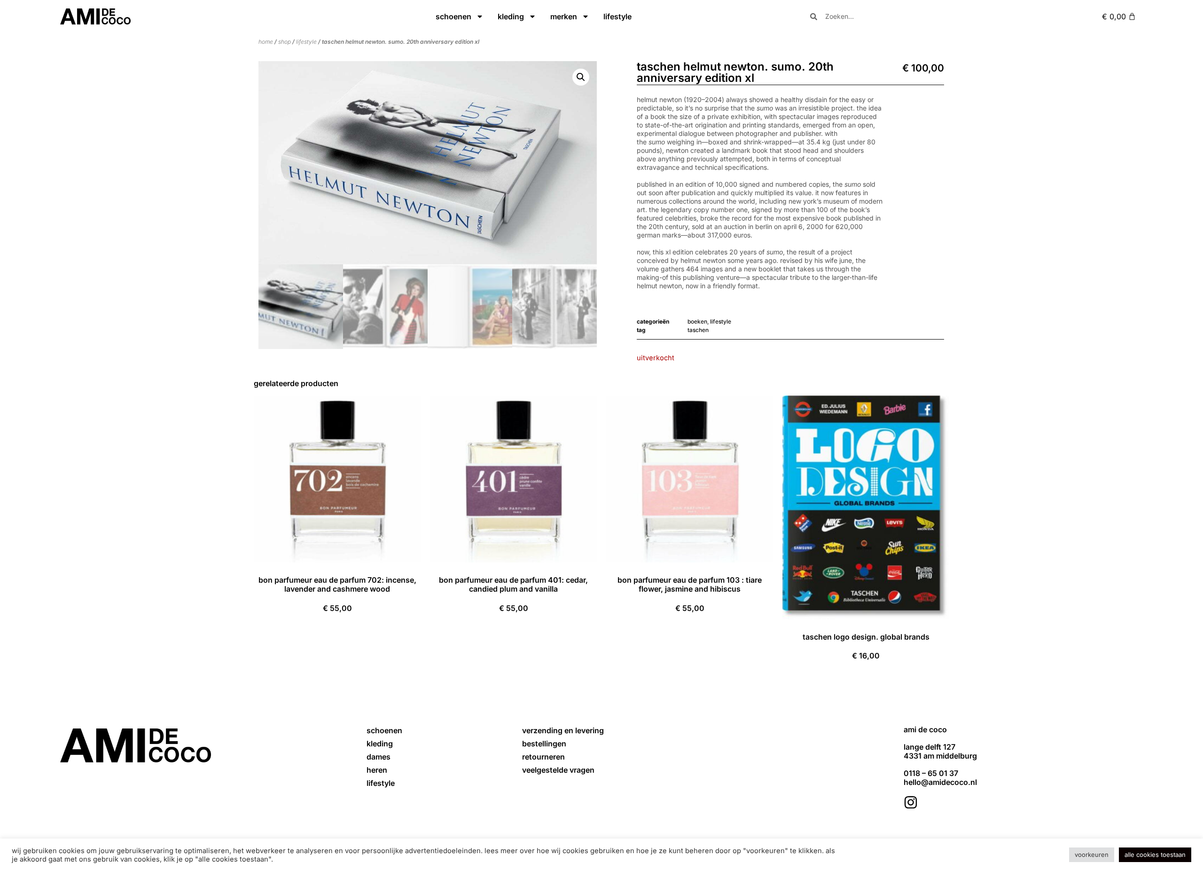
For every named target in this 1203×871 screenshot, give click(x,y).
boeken (697, 321)
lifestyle (617, 16)
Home (265, 41)
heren (377, 770)
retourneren (543, 756)
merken (563, 16)
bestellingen (544, 743)
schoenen (453, 16)
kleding (511, 16)
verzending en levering (563, 730)
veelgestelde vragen (558, 770)
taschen (698, 329)
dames (379, 756)
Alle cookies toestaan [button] (1155, 854)
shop (284, 41)
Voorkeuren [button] (1092, 854)
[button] (580, 77)
